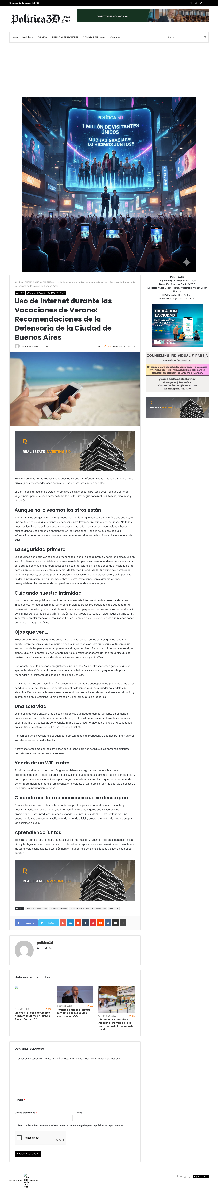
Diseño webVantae (23, 1180)
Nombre (20, 1099)
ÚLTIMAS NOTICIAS (56, 293)
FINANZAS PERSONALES (65, 37)
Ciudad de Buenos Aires (36, 908)
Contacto (115, 37)
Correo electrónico (26, 1112)
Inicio (15, 37)
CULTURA (48, 282)
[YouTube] (195, 3)
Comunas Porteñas (58, 908)
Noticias (26, 37)
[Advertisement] (109, 70)
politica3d (26, 346)
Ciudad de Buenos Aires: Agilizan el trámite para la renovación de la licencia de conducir (116, 1024)
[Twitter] (201, 3)
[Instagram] (190, 3)
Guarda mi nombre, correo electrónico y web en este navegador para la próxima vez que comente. (71, 1125)
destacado (113, 908)
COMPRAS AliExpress (94, 37)
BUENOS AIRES (33, 282)
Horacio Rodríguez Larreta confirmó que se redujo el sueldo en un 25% (73, 1013)
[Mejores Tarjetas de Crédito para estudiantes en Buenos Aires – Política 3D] (33, 996)
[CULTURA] (40, 19)
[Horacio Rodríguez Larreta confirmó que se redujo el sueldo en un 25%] (75, 994)
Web (79, 1112)
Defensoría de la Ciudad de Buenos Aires (88, 908)
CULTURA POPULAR (36, 293)
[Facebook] (206, 3)
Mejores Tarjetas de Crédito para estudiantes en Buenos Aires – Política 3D (32, 1016)
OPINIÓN (42, 37)
